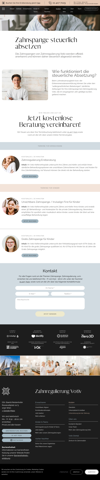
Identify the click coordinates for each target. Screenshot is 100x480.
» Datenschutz (63, 472)
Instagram (17, 440)
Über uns (72, 10)
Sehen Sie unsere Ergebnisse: (45, 443)
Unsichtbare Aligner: (42, 407)
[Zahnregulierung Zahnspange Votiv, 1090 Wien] (3, 8)
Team (79, 9)
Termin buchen (91, 8)
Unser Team (73, 427)
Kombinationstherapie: (42, 410)
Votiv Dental (74, 436)
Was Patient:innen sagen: (43, 446)
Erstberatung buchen (17, 431)
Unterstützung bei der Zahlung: (79, 413)
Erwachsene (27, 9)
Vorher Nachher (47, 10)
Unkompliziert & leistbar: (77, 410)
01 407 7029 (72, 132)
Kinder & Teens (36, 10)
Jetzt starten (39, 430)
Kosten (58, 9)
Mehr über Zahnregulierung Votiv (80, 430)
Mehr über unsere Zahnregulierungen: (48, 433)
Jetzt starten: (39, 413)
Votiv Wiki (64, 10)
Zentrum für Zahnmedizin (77, 441)
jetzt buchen (30, 176)
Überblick (72, 407)
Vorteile (18, 9)
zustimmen (92, 472)
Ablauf (12, 9)
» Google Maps (8, 411)
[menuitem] (12, 10)
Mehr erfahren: (40, 416)
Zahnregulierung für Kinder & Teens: (47, 427)
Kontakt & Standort (75, 424)
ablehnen (76, 472)
